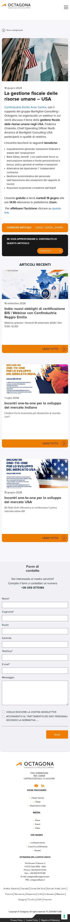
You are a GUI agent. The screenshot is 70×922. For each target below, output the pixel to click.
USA (39, 899)
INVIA (57, 735)
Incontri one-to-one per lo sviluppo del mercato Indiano (32, 405)
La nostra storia (38, 842)
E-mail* (6, 664)
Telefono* (7, 651)
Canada (24, 888)
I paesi (38, 801)
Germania (19, 894)
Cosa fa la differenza (37, 846)
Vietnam (47, 899)
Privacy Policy (16, 920)
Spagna (22, 899)
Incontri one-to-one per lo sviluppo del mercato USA (32, 500)
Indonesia (49, 894)
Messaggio (8, 677)
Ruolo (5, 625)
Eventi (37, 824)
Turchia (31, 899)
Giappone (31, 894)
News (37, 820)
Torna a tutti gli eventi (14, 30)
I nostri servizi (37, 798)
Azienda (6, 638)
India (40, 894)
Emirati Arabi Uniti (56, 888)
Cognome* (8, 612)
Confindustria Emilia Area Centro (25, 107)
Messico (60, 894)
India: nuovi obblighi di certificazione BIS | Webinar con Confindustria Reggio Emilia (34, 313)
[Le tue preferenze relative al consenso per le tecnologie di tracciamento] (64, 916)
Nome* (6, 598)
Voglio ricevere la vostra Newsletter (31, 712)
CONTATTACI (45, 251)
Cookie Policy (32, 920)
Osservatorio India (38, 805)
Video (37, 828)
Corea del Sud (37, 888)
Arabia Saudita (11, 888)
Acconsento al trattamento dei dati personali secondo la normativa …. (37, 718)
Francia (9, 894)
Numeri (38, 850)
